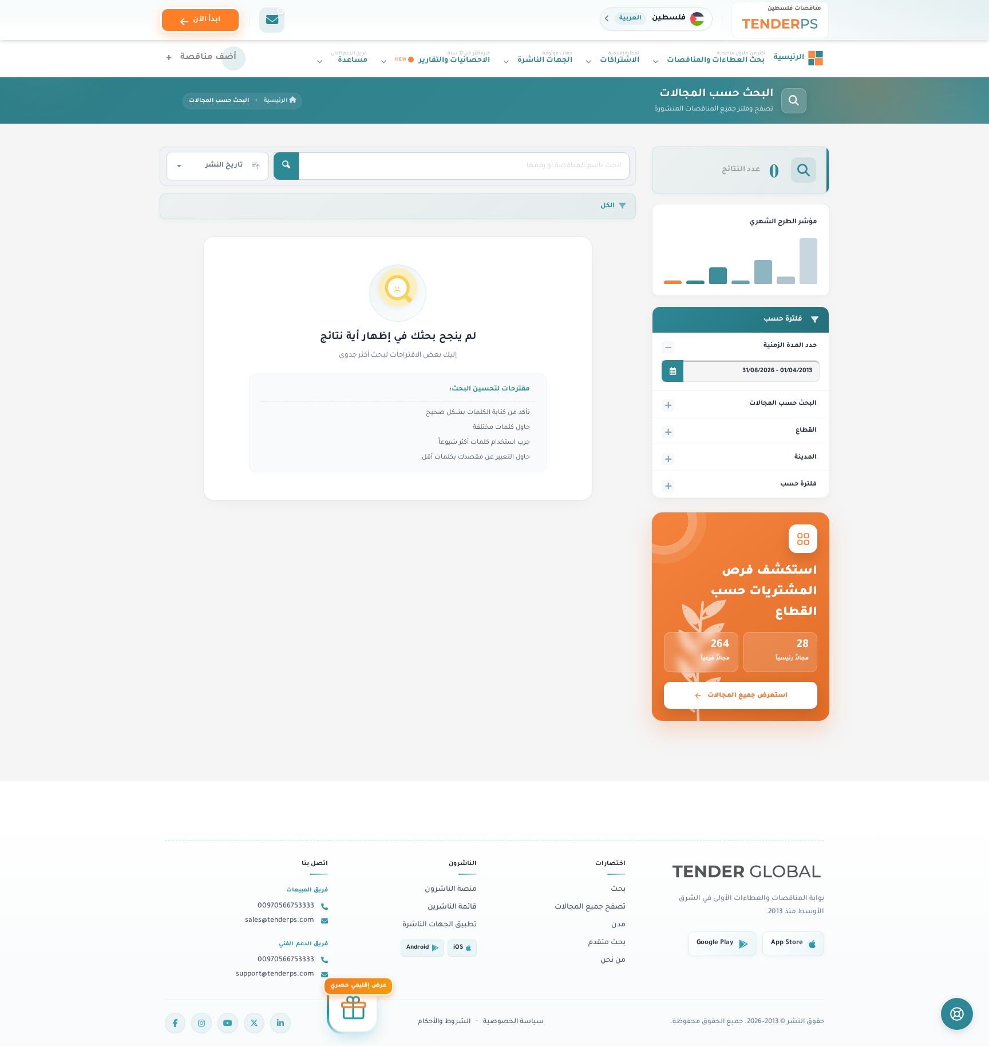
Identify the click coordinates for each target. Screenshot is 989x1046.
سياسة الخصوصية (513, 1022)
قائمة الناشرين (452, 907)
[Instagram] (201, 1023)
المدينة (805, 457)
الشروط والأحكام (444, 1022)
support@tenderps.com (275, 974)
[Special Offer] (353, 1006)
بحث (618, 890)
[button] (656, 18)
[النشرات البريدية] (271, 20)
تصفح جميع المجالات (590, 907)
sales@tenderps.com (279, 921)
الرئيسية (276, 101)
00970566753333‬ (286, 906)
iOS (458, 948)
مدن (618, 925)
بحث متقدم (607, 943)
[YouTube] (227, 1023)
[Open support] (957, 1014)
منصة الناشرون (451, 890)
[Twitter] (254, 1023)
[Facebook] (175, 1023)
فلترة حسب (798, 484)
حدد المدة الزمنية (790, 345)
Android (417, 948)
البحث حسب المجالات (783, 403)
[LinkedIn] (280, 1023)
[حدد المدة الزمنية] (672, 371)
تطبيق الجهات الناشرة (439, 925)
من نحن (613, 961)
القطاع (806, 430)
